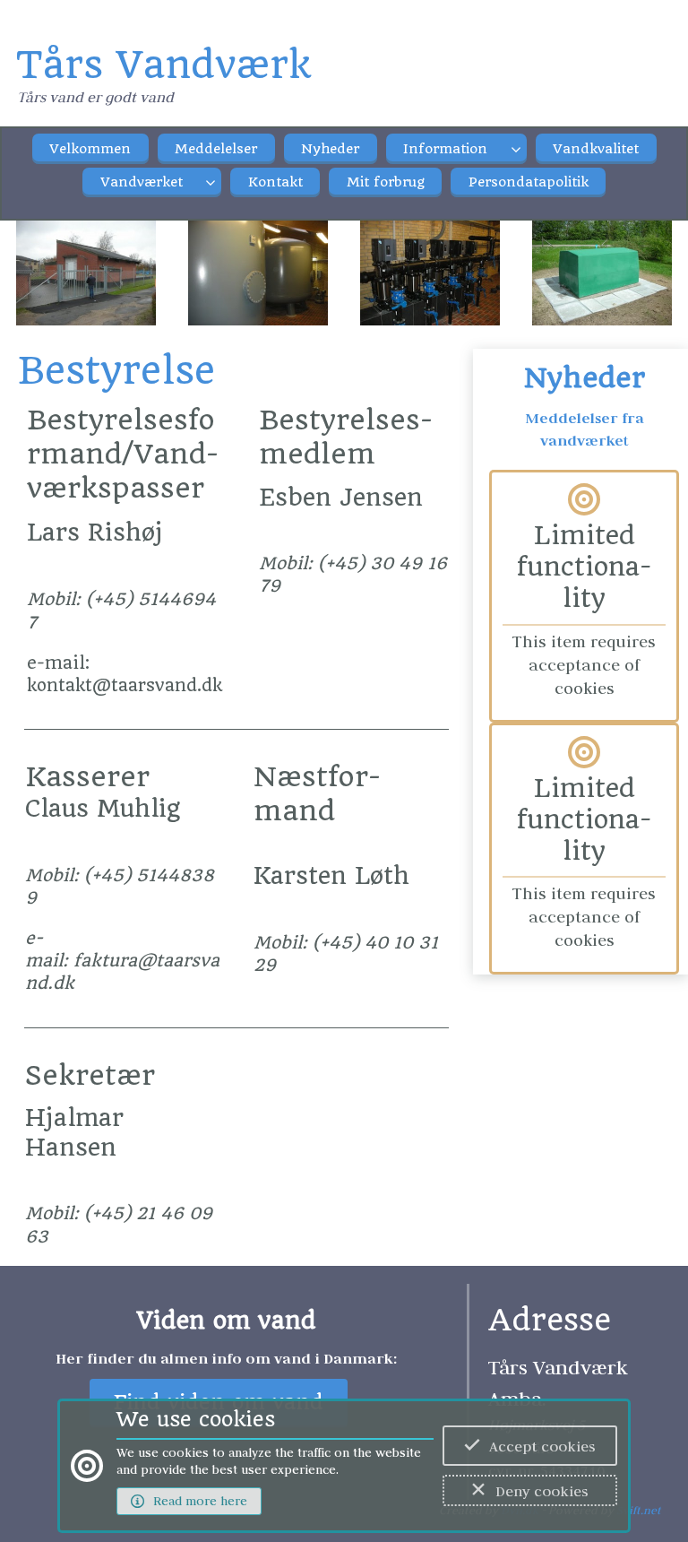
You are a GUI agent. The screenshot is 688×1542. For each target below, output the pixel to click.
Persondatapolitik (529, 182)
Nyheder (330, 149)
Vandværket (141, 182)
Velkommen (90, 149)
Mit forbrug (386, 182)
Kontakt (275, 182)
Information (445, 149)
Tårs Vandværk (163, 64)
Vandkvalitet (596, 149)
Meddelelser (216, 149)
